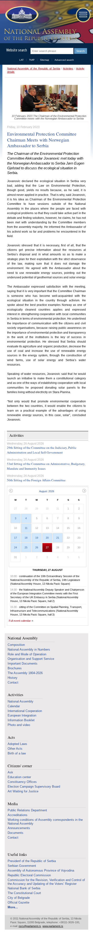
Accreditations (17, 815)
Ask (10, 772)
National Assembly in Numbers (29, 649)
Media (13, 803)
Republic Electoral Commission (29, 875)
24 (15, 547)
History (12, 677)
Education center (19, 777)
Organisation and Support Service (31, 659)
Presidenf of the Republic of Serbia (32, 861)
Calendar (14, 706)
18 (26, 537)
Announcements (19, 828)
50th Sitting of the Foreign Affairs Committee (36, 480)
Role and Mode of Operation (27, 654)
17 (15, 537)
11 (26, 528)
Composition (16, 645)
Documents (15, 833)
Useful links (17, 854)
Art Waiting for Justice (23, 791)
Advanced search (64, 60)
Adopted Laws (17, 744)
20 (47, 537)
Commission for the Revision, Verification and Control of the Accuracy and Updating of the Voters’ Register (46, 882)
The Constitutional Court (24, 893)
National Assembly (23, 638)
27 (47, 547)
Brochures (15, 668)
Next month (84, 491)
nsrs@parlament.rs (30, 926)
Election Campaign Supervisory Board (34, 786)
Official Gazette (18, 902)
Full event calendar (20, 620)
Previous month (11, 491)
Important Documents (22, 663)
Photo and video (19, 725)
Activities (68, 68)
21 (57, 537)
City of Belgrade (19, 898)
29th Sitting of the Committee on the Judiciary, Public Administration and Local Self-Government (42, 450)
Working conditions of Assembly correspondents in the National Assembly (45, 821)
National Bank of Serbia (24, 888)
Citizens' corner (20, 765)
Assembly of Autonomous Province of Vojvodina (41, 870)
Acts (11, 737)
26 (36, 547)
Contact (13, 682)
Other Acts (15, 748)
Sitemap (44, 60)
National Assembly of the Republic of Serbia (33, 68)
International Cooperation (25, 711)
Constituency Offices (22, 782)
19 (36, 537)
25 (26, 547)
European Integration (22, 715)
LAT (21, 60)
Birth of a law (17, 753)
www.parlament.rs (52, 926)
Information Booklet (21, 720)
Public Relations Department (27, 810)
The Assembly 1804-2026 (25, 673)
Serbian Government (22, 866)
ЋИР (32, 60)
